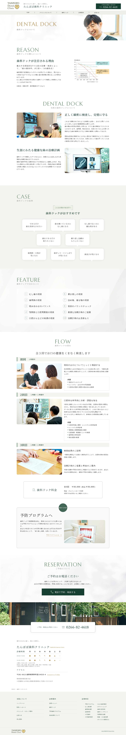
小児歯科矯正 (89, 717)
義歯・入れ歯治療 (102, 717)
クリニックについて (46, 12)
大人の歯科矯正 (102, 704)
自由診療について (54, 715)
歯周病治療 (88, 709)
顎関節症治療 (101, 714)
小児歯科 (87, 714)
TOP (28, 12)
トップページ (21, 703)
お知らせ (96, 12)
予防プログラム (89, 704)
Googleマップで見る (53, 674)
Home (13, 689)
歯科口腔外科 (101, 709)
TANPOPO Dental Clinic (109, 731)
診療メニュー (53, 703)
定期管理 (87, 712)
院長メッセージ (21, 707)
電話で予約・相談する (65, 592)
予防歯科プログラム (55, 711)
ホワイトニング (102, 706)
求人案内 (19, 719)
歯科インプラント (102, 712)
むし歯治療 (88, 706)
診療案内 (81, 12)
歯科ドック (65, 12)
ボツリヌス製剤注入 (103, 719)
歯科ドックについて (22, 689)
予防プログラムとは (52, 535)
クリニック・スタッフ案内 (24, 711)
